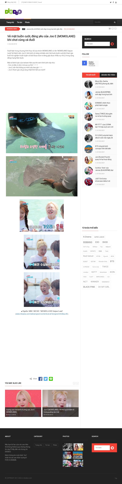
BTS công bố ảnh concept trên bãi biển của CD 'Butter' (103, 148)
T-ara (106, 251)
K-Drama (87, 237)
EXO (97, 242)
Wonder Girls (103, 261)
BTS (112, 261)
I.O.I (108, 277)
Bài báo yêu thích (108, 75)
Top (116, 478)
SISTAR (93, 261)
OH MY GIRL (103, 287)
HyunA (105, 256)
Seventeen (103, 272)
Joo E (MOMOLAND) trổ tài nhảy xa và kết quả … (59, 411)
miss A (108, 247)
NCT (85, 281)
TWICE (105, 266)
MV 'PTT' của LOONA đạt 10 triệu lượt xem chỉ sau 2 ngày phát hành (104, 127)
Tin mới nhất (91, 75)
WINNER (95, 281)
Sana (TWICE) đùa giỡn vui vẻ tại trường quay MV (103, 116)
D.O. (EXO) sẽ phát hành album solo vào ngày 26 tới (104, 137)
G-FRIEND (86, 267)
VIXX (84, 277)
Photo (27, 22)
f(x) (101, 247)
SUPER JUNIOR (99, 237)
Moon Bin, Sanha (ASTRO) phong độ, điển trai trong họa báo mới (104, 83)
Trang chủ (10, 22)
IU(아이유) (95, 267)
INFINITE (93, 251)
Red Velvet (88, 256)
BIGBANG (87, 242)
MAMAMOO (105, 282)
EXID (100, 251)
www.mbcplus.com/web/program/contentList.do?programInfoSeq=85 (42, 314)
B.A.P (91, 277)
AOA (112, 256)
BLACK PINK (89, 287)
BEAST (85, 261)
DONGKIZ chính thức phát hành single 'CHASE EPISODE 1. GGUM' (48, 29)
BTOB (98, 256)
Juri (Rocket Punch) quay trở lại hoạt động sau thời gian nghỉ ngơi (103, 159)
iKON (112, 272)
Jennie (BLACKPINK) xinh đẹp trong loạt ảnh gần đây (103, 94)
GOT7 (94, 272)
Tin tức (19, 22)
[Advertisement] (73, 11)
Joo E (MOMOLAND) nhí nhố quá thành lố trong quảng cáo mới (21, 411)
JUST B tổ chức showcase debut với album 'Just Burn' (102, 181)
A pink (85, 251)
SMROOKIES (100, 277)
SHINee (95, 247)
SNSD (105, 242)
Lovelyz (85, 272)
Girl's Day (86, 247)
